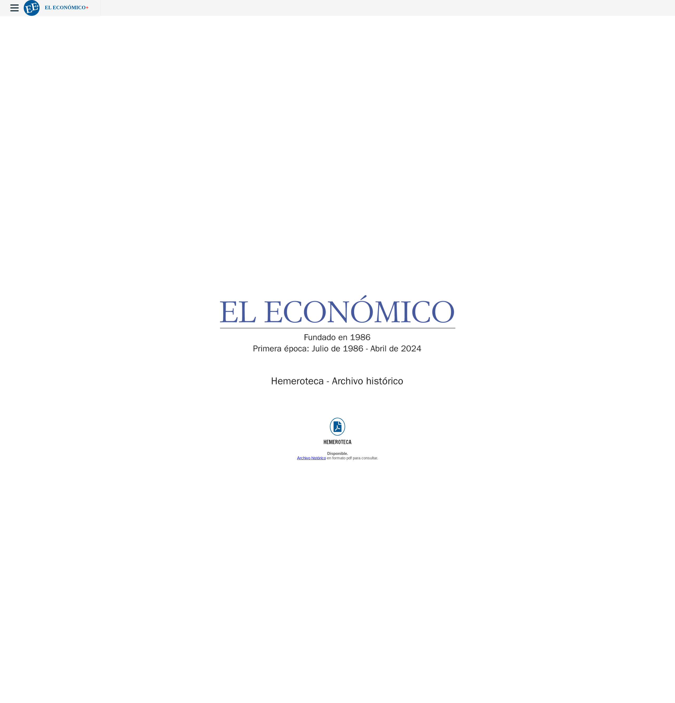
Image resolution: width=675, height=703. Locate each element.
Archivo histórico (311, 458)
